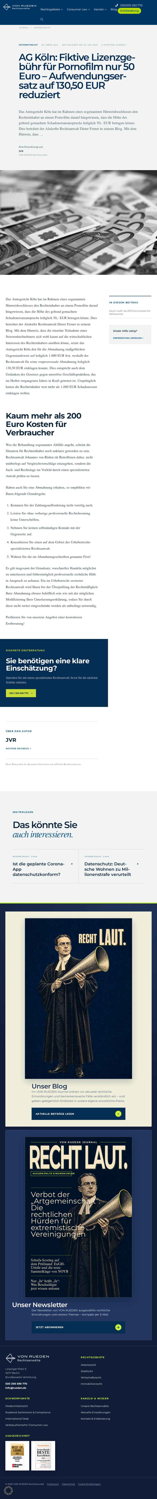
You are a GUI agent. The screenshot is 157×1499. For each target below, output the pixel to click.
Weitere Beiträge (18, 748)
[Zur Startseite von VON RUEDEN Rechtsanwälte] (40, 1358)
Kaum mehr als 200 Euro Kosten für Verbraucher (129, 312)
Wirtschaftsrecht (91, 1377)
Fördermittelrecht (16, 1406)
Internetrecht (42, 28)
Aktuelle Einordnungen (95, 1412)
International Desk (17, 1418)
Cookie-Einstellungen (89, 1484)
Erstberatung (129, 10)
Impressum (53, 1484)
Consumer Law (77, 9)
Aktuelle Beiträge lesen (77, 1113)
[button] (42, 17)
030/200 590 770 (130, 5)
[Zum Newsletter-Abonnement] (78, 1217)
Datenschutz (68, 1484)
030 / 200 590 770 (21, 693)
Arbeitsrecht (88, 1364)
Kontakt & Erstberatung (95, 1418)
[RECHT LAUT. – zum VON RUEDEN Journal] (78, 998)
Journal (24, 28)
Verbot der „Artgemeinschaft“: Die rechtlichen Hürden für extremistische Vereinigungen (51, 1214)
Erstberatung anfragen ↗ (128, 338)
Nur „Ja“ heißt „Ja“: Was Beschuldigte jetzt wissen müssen (45, 1284)
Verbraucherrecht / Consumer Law (26, 1424)
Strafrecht (87, 1371)
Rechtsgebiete (50, 9)
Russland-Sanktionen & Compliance (28, 1412)
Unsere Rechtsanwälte (95, 1406)
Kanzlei (99, 9)
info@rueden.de (15, 1387)
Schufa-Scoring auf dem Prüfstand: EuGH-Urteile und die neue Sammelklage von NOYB (49, 1265)
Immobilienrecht (91, 1383)
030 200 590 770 (16, 1383)
